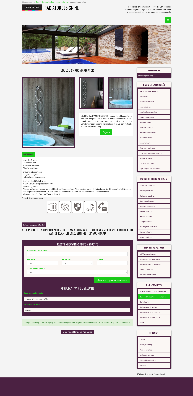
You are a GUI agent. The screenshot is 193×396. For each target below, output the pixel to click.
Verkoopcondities (146, 350)
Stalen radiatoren (146, 237)
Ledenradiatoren (146, 143)
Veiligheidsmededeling (148, 360)
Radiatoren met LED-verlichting (151, 264)
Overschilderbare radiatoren (150, 259)
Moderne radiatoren (147, 117)
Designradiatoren (146, 122)
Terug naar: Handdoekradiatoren (77, 331)
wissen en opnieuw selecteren (112, 280)
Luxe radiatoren (145, 107)
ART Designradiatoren (148, 254)
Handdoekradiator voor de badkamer (54, 2)
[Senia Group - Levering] (90, 206)
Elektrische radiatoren (147, 148)
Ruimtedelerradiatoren (148, 274)
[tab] (28, 154)
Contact (142, 339)
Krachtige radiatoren (147, 163)
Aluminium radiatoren (147, 185)
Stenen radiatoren (146, 232)
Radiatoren (144, 96)
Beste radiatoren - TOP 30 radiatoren (153, 291)
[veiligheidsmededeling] (77, 206)
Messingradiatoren (146, 190)
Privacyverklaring (146, 345)
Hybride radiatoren (146, 158)
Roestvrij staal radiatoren (148, 226)
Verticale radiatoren (146, 127)
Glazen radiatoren (146, 211)
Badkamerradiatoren (147, 101)
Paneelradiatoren (146, 137)
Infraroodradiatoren (146, 269)
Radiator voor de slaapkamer (150, 317)
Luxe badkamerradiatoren (149, 112)
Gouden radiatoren (146, 216)
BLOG (142, 322)
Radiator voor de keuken (148, 307)
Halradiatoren (144, 302)
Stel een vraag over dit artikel (34, 225)
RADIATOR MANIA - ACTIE (149, 91)
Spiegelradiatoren (146, 221)
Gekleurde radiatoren (147, 206)
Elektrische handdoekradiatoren (151, 153)
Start (37, 2)
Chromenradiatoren (147, 201)
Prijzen (106, 132)
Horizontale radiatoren (148, 132)
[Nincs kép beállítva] (92, 93)
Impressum (143, 365)
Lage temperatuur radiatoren (150, 168)
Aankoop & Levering (147, 355)
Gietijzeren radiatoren (147, 196)
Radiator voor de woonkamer (150, 312)
